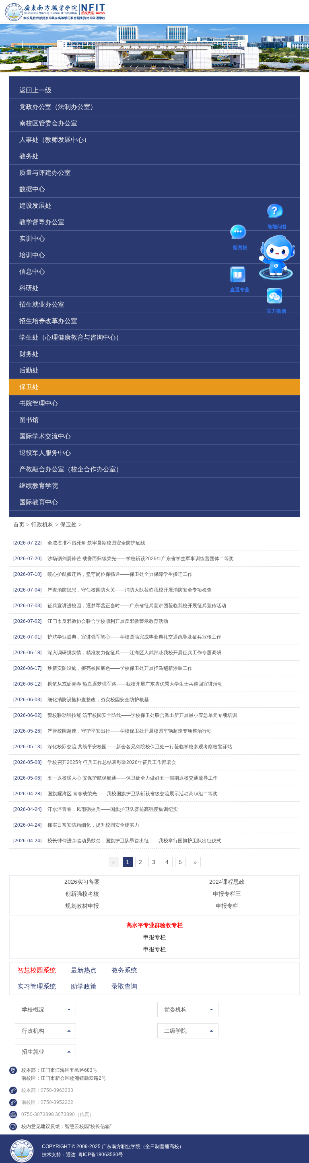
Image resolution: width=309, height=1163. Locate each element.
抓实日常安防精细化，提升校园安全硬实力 (93, 825)
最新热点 (84, 970)
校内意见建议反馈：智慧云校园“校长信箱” (66, 1126)
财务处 (29, 353)
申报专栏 (227, 906)
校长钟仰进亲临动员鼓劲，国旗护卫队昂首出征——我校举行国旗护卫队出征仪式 (134, 841)
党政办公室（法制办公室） (58, 106)
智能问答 (277, 212)
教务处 (29, 156)
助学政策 (84, 986)
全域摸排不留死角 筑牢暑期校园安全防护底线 (96, 543)
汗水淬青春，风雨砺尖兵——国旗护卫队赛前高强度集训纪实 (112, 809)
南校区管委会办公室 (48, 123)
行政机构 (45, 525)
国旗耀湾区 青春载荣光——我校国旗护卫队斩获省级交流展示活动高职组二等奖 (132, 793)
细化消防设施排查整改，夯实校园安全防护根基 (98, 699)
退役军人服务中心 (45, 452)
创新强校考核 (82, 894)
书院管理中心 (38, 403)
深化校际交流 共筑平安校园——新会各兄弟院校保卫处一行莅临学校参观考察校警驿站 (139, 746)
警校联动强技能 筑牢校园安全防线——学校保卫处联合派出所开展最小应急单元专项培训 (142, 715)
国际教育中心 (38, 502)
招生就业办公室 (41, 304)
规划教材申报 (82, 906)
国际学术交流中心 (45, 436)
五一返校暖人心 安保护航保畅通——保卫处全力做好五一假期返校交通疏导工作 (132, 778)
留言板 (240, 233)
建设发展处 (35, 205)
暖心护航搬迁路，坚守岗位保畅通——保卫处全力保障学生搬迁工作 (119, 574)
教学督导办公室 (41, 222)
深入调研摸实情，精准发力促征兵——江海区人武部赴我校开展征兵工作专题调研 (134, 652)
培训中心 (32, 255)
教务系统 (124, 970)
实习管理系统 (36, 986)
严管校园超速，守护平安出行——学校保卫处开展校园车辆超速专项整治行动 (129, 731)
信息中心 (32, 271)
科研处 (29, 288)
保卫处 (29, 386)
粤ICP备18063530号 (100, 1154)
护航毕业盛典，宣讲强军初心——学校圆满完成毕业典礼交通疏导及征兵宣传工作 (134, 637)
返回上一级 (35, 90)
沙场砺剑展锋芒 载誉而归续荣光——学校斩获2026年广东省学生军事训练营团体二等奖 (140, 558)
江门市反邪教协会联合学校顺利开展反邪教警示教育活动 (107, 621)
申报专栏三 (227, 894)
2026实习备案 (82, 881)
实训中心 (32, 238)
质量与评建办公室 (45, 172)
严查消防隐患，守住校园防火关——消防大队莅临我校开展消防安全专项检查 (129, 590)
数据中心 (32, 189)
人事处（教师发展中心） (54, 139)
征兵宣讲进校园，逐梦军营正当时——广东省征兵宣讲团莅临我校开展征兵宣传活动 (136, 605)
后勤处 (29, 370)
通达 (71, 1154)
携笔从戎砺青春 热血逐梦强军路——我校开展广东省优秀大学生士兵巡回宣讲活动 (134, 684)
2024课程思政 (227, 881)
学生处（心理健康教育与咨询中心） (70, 337)
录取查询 (124, 986)
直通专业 (239, 276)
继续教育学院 (38, 485)
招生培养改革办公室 (48, 320)
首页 (19, 525)
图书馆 (29, 419)
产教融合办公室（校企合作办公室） (70, 469)
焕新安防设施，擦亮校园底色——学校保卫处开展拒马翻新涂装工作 (119, 668)
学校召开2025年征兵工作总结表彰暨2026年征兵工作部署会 (111, 762)
